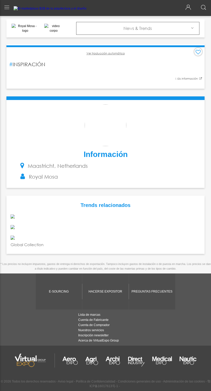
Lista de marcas (89, 315)
